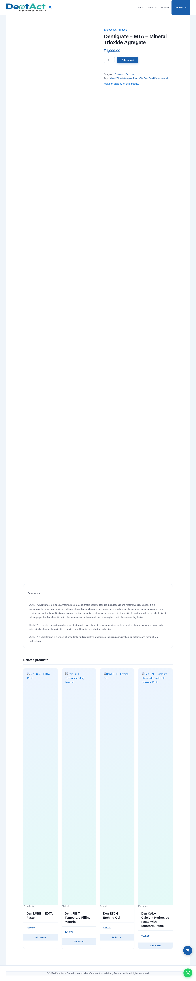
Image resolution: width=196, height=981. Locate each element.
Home (140, 7)
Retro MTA (138, 78)
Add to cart (128, 60)
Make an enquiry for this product (121, 83)
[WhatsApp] (187, 972)
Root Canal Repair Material (156, 78)
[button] (50, 7)
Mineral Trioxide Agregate (120, 78)
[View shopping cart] (187, 950)
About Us (152, 7)
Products (165, 7)
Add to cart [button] (40, 937)
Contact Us (181, 7)
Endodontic (110, 29)
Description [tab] (34, 593)
